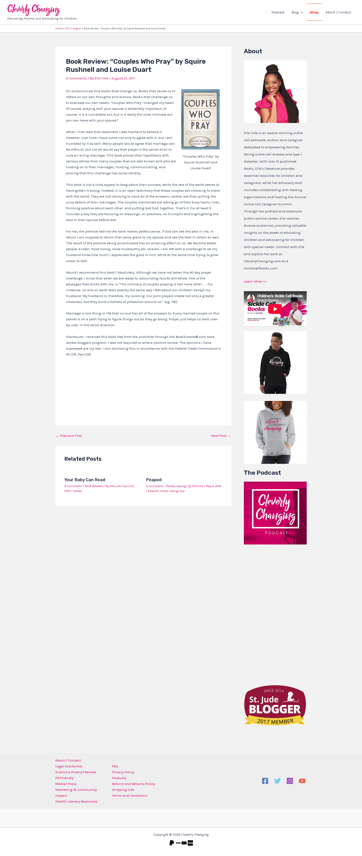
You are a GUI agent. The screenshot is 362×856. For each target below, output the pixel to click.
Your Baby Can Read (84, 479)
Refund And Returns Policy (133, 784)
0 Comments (76, 78)
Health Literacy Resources (76, 801)
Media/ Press (65, 784)
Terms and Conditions (129, 795)
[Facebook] (265, 780)
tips (182, 491)
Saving (181, 486)
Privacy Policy (123, 772)
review (77, 491)
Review (170, 486)
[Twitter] (277, 780)
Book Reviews (94, 486)
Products (119, 778)
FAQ (115, 766)
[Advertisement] (275, 613)
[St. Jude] (275, 705)
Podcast (278, 12)
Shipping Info (123, 789)
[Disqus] (143, 564)
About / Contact (338, 12)
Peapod (154, 479)
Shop (314, 12)
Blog (295, 12)
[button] (301, 12)
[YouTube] (302, 780)
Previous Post (69, 435)
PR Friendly (64, 778)
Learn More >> (255, 281)
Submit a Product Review (75, 772)
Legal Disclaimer (69, 766)
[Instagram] (289, 780)
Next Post (221, 435)
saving (173, 491)
